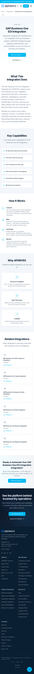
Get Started (15, 60)
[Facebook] (7, 553)
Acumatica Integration (7, 602)
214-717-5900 (5, 549)
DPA (22, 662)
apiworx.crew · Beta (7, 573)
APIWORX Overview (7, 561)
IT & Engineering (23, 567)
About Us (4, 625)
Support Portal (22, 617)
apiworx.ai (4, 570)
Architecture (4, 579)
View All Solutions (23, 584)
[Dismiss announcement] (32, 2)
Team (3, 634)
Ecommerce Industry (24, 573)
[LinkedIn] (5, 553)
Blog (19, 593)
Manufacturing (22, 579)
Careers (3, 643)
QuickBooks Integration (8, 599)
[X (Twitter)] (2, 553)
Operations (21, 570)
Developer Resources (24, 602)
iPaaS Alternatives (23, 614)
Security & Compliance (7, 637)
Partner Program (6, 640)
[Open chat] (29, 669)
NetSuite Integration (7, 593)
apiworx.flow (5, 564)
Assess (26, 6)
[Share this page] (2, 14)
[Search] (17, 6)
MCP (2, 576)
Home (3, 11)
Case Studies (22, 605)
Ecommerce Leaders (24, 561)
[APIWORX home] (8, 6)
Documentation (22, 599)
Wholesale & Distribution (25, 576)
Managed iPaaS (22, 608)
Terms (12, 662)
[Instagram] (10, 553)
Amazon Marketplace (7, 605)
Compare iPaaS (22, 611)
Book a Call (4, 649)
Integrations (10, 11)
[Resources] (21, 6)
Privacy (18, 662)
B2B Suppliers (22, 581)
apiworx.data (5, 567)
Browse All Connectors (7, 608)
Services (3, 631)
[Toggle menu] (31, 6)
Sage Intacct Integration (8, 596)
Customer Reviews (6, 628)
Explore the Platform (16, 519)
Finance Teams (22, 564)
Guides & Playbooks (24, 596)
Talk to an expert (16, 55)
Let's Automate (16, 514)
